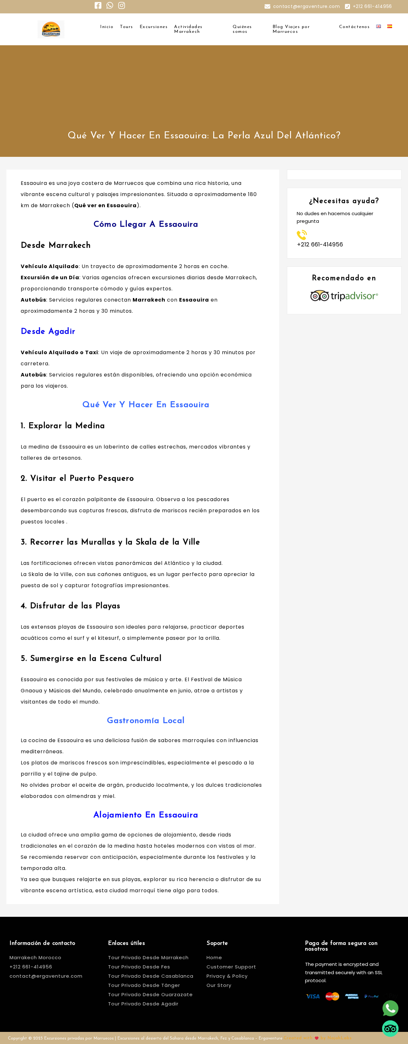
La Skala (32, 574)
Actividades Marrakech (188, 29)
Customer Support (231, 966)
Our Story (219, 985)
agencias (114, 277)
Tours (126, 27)
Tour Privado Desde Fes (139, 966)
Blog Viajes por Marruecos (291, 29)
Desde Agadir (48, 332)
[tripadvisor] (390, 1023)
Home (214, 957)
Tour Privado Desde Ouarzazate (150, 994)
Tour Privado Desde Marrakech (148, 957)
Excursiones (154, 27)
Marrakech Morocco (36, 957)
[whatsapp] (390, 1003)
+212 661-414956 (372, 6)
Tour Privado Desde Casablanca (150, 976)
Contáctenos (354, 27)
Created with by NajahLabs (318, 1038)
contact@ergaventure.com (306, 6)
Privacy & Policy (227, 976)
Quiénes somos (242, 29)
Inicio (106, 27)
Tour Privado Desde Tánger (144, 985)
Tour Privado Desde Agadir (143, 1003)
